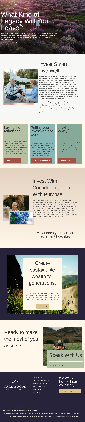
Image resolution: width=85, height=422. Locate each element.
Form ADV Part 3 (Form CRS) (25, 406)
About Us (37, 378)
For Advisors (39, 386)
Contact (37, 392)
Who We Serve (40, 381)
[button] (45, 3)
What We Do (39, 383)
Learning (37, 389)
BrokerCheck (35, 410)
